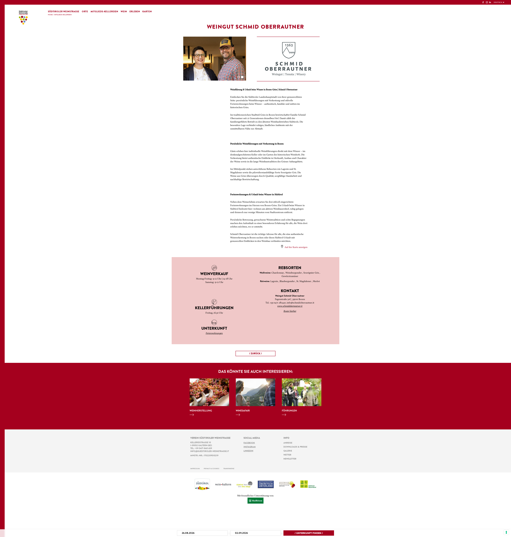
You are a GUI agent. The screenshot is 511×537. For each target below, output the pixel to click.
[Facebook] (484, 2)
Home (50, 15)
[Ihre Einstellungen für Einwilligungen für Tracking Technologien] (506, 532)
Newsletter (289, 459)
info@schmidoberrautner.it (300, 303)
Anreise (287, 443)
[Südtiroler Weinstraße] (23, 17)
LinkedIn (248, 451)
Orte (85, 12)
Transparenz (228, 468)
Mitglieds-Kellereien (104, 12)
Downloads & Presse (295, 447)
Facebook (249, 443)
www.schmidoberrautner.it (289, 306)
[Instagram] (487, 2)
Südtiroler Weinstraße (63, 12)
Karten (147, 12)
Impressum (195, 468)
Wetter (287, 455)
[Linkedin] (490, 2)
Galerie (287, 451)
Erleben (134, 12)
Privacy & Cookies (211, 468)
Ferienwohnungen (214, 333)
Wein (124, 12)
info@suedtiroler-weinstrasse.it (209, 451)
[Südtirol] (202, 484)
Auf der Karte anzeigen (296, 247)
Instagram (250, 447)
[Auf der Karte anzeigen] (282, 246)
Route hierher (290, 311)
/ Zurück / (255, 354)
